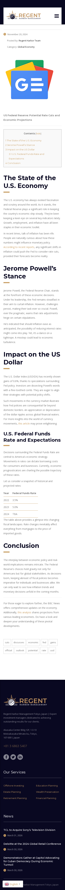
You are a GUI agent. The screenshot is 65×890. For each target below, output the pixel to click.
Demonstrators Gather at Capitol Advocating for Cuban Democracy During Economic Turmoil (31, 861)
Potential (33, 650)
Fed (44, 642)
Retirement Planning (15, 798)
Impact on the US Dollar (20, 149)
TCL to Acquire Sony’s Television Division (29, 830)
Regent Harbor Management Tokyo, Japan (37, 884)
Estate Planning (12, 791)
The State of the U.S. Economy (23, 140)
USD (52, 650)
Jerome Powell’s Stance (20, 145)
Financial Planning (46, 798)
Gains (53, 642)
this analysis (24, 612)
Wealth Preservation (47, 791)
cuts (7, 642)
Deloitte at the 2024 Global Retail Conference (32, 843)
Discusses (19, 642)
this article (24, 423)
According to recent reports (18, 247)
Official (8, 650)
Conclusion (12, 163)
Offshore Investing (13, 785)
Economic (33, 642)
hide (38, 133)
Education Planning (47, 785)
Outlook (20, 650)
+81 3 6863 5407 (15, 746)
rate (44, 650)
